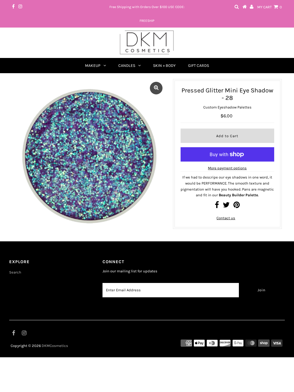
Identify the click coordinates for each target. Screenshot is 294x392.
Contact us (225, 218)
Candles (126, 65)
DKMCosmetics (55, 346)
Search (15, 272)
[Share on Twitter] (226, 206)
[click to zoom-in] (156, 88)
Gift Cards (198, 65)
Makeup (92, 65)
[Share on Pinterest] (236, 206)
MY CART (269, 7)
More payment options (227, 168)
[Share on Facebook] (217, 206)
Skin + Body (164, 65)
